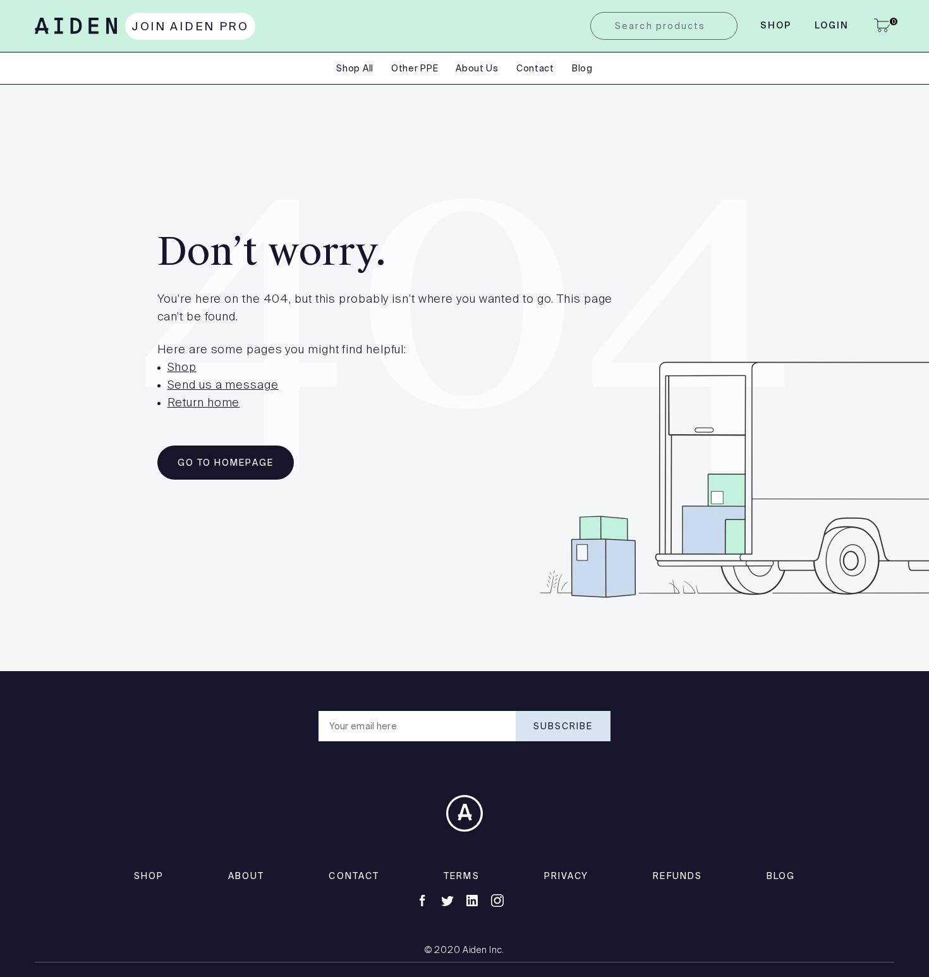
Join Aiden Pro (190, 26)
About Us (477, 68)
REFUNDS (677, 876)
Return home (203, 403)
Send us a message (223, 385)
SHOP (149, 876)
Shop (775, 25)
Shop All (354, 68)
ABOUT (246, 876)
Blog (582, 68)
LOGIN (832, 25)
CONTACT (354, 876)
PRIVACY (566, 876)
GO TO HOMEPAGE (226, 463)
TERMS (462, 876)
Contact (535, 68)
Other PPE (414, 68)
